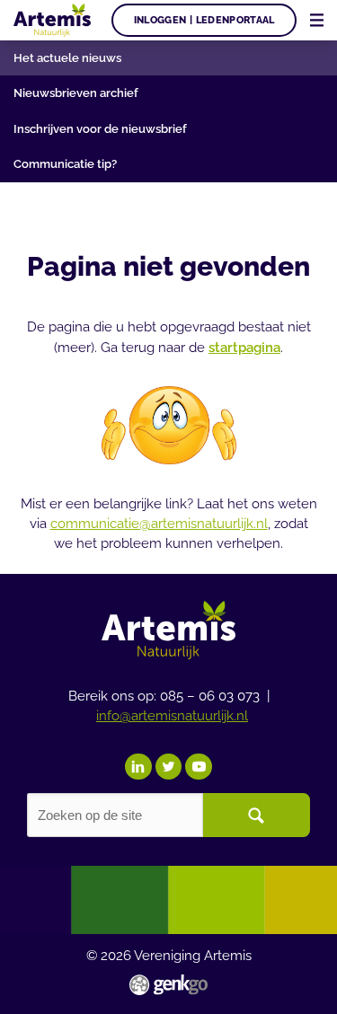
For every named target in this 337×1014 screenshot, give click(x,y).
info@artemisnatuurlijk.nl (172, 715)
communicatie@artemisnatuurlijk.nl (159, 523)
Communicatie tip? (65, 164)
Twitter (168, 767)
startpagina (244, 347)
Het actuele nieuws (67, 58)
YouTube (198, 767)
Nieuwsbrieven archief (75, 93)
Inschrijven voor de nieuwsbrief (100, 129)
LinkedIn (138, 767)
